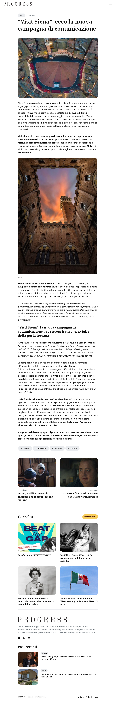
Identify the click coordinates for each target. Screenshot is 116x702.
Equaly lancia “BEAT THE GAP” (34, 555)
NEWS (21, 15)
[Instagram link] (23, 637)
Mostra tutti (89, 516)
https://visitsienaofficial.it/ (32, 369)
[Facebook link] (19, 637)
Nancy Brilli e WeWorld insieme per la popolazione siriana (35, 497)
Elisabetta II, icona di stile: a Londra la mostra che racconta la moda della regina (36, 601)
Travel (44, 671)
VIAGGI (44, 653)
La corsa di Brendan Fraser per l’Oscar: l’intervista (80, 495)
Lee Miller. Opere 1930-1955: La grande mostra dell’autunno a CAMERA (76, 558)
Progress (27, 697)
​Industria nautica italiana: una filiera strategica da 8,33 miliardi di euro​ (79, 601)
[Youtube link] (29, 637)
